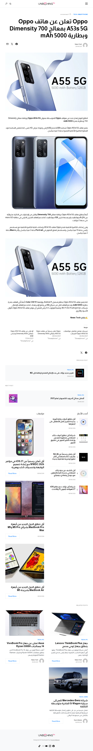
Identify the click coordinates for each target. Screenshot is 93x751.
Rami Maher (78, 720)
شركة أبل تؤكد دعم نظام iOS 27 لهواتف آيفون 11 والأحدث (62, 488)
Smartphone (83, 14)
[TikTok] (39, 746)
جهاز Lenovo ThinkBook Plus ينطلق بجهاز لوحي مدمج (71, 645)
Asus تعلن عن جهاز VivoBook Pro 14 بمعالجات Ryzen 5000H (25, 645)
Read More (12, 473)
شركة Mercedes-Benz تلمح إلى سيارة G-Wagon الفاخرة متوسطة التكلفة (69, 703)
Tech (75, 14)
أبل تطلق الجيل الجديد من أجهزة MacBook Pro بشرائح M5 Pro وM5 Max (26, 527)
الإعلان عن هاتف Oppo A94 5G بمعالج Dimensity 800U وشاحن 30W (22, 333)
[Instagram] (50, 746)
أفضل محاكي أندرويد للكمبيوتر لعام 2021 (67, 398)
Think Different (55, 740)
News (72, 318)
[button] (86, 4)
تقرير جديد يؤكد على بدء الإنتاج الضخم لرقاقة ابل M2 (52, 373)
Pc (73, 370)
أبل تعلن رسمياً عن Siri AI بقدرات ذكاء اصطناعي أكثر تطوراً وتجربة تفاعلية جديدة (63, 456)
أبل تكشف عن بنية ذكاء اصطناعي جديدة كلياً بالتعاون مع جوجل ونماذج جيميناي (63, 472)
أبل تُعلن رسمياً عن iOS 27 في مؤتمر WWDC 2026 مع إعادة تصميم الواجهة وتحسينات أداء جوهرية (24, 464)
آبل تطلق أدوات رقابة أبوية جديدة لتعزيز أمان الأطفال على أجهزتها (62, 421)
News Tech (78, 44)
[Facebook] (53, 746)
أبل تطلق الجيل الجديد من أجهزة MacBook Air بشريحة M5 (27, 588)
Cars (86, 697)
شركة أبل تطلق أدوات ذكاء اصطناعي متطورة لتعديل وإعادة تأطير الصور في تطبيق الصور (63, 439)
